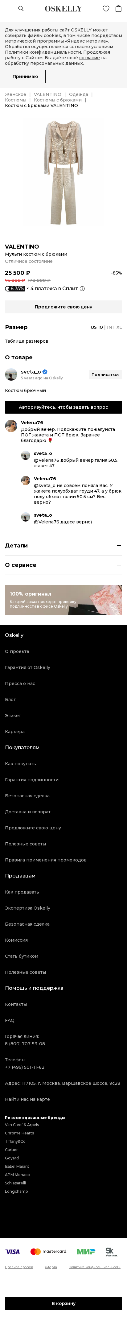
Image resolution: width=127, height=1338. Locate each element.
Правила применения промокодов (46, 860)
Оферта (51, 1267)
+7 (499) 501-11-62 (24, 1067)
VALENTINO (47, 94)
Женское (15, 94)
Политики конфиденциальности (43, 52)
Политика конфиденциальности (95, 1267)
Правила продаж (19, 1267)
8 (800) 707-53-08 (25, 1044)
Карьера (15, 731)
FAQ (9, 1020)
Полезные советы (25, 844)
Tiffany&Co (15, 1141)
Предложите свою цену (33, 828)
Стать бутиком (21, 956)
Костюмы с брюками (58, 100)
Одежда (78, 94)
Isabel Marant (17, 1166)
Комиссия (16, 940)
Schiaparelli (15, 1183)
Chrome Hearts (19, 1133)
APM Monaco (17, 1174)
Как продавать (22, 892)
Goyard (12, 1158)
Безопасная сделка (27, 796)
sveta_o (31, 372)
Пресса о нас (20, 683)
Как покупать (20, 763)
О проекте (17, 651)
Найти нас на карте (27, 1099)
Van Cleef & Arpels (22, 1124)
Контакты (16, 1004)
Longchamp (16, 1191)
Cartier (11, 1149)
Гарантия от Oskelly (27, 667)
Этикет (13, 715)
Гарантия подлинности (32, 780)
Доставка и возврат (28, 812)
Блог (10, 699)
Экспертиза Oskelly (27, 908)
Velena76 (32, 422)
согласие (89, 57)
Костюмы (15, 100)
